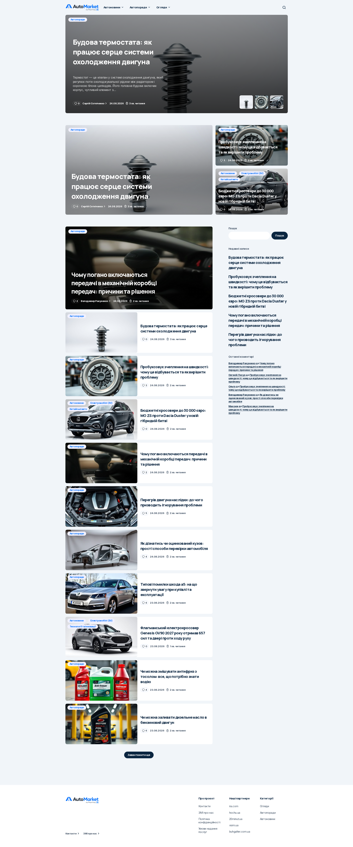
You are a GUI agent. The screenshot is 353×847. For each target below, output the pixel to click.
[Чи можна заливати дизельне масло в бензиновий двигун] (101, 724)
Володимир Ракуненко (242, 363)
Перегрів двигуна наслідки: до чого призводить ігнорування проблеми (255, 339)
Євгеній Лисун (237, 374)
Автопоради (78, 19)
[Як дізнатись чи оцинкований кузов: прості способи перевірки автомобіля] (101, 550)
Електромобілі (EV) (252, 173)
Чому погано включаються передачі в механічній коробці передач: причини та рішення (255, 320)
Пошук (232, 228)
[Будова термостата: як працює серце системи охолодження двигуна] (139, 170)
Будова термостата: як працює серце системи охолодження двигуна (256, 262)
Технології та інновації (83, 626)
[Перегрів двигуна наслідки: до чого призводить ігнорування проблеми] (101, 506)
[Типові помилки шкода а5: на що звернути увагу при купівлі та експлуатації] (101, 593)
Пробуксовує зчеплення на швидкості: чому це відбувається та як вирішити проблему (257, 281)
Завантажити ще (138, 755)
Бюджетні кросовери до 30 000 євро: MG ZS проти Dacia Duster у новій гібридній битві (257, 301)
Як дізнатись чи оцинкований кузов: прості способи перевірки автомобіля (255, 398)
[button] (284, 7)
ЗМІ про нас (90, 833)
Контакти (71, 833)
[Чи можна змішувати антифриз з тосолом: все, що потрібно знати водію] (101, 680)
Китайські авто (229, 179)
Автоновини (228, 173)
